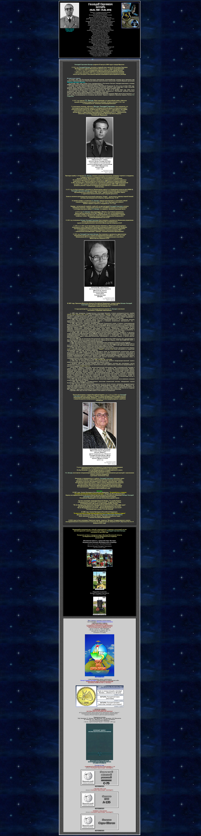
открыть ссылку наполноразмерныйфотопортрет (69, 30)
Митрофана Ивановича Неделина (76, 82)
